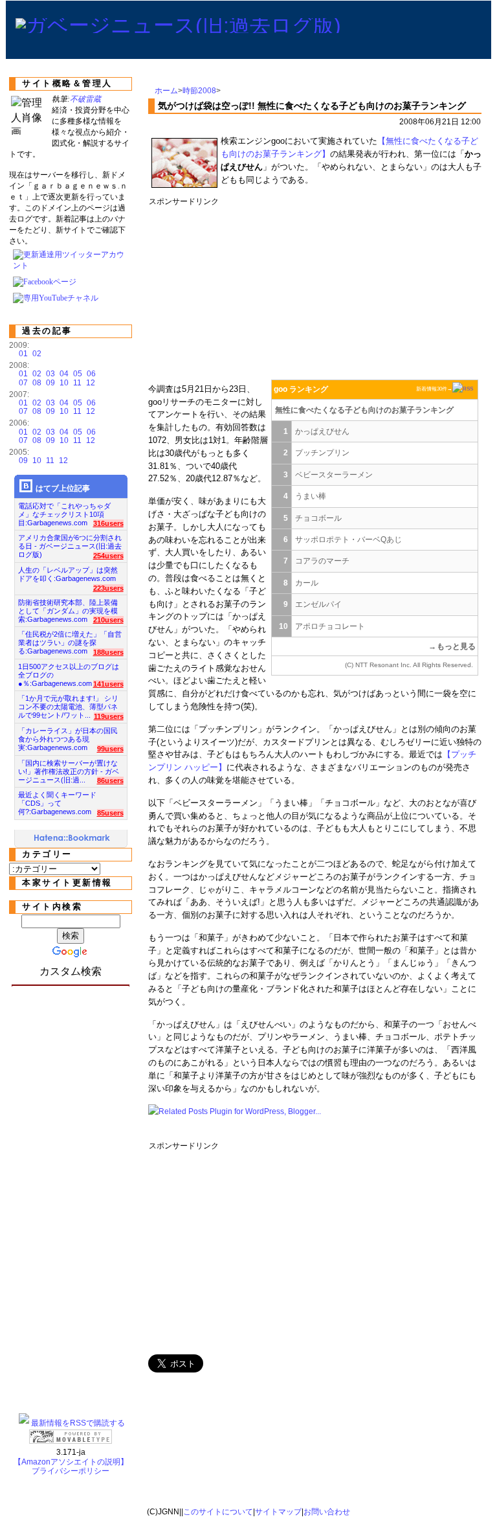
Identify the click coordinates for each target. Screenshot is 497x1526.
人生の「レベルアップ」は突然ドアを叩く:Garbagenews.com (68, 574)
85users (110, 813)
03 (50, 373)
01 (23, 353)
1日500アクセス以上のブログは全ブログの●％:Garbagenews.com (68, 671)
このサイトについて (218, 1511)
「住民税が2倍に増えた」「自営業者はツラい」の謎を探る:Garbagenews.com (70, 639)
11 (77, 382)
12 (90, 382)
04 (64, 373)
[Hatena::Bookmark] (72, 839)
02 (36, 353)
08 (36, 382)
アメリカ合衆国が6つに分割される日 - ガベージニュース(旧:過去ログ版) (70, 542)
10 (64, 382)
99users (110, 749)
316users (108, 523)
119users (109, 716)
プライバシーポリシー (70, 1470)
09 (50, 382)
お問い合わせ (327, 1511)
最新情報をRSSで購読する (78, 1423)
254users (108, 556)
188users (108, 652)
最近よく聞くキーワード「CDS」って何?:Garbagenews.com (57, 799)
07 (23, 382)
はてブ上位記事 (63, 488)
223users (108, 588)
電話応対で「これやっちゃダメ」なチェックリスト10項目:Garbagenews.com (64, 510)
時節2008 (199, 90)
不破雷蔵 (85, 99)
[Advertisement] (384, 290)
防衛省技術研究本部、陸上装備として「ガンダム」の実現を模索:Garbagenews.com (68, 607)
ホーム (166, 90)
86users (110, 780)
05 (77, 373)
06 (91, 373)
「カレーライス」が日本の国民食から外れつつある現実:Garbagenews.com (68, 735)
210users (108, 620)
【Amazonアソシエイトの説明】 (71, 1461)
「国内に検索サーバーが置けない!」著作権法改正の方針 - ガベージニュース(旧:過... (68, 768)
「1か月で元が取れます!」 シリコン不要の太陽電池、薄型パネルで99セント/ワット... (68, 703)
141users (108, 684)
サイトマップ (278, 1511)
